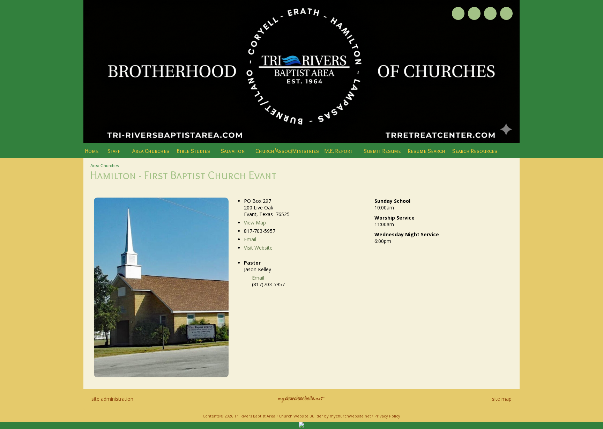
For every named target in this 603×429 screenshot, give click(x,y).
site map (502, 398)
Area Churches (104, 165)
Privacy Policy (387, 416)
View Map (255, 222)
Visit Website (258, 247)
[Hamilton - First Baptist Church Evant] (161, 375)
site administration (112, 398)
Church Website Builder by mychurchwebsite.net (325, 416)
